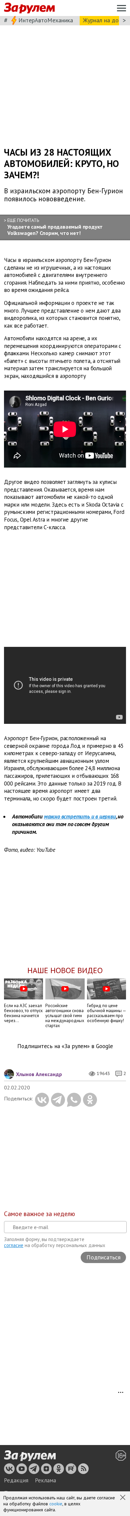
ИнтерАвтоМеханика (45, 20)
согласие (13, 1245)
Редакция (16, 1480)
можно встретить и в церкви (80, 816)
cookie (55, 1504)
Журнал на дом (102, 20)
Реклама (45, 1480)
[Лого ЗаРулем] (29, 8)
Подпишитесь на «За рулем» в (65, 1046)
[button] (123, 1498)
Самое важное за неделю (39, 1214)
